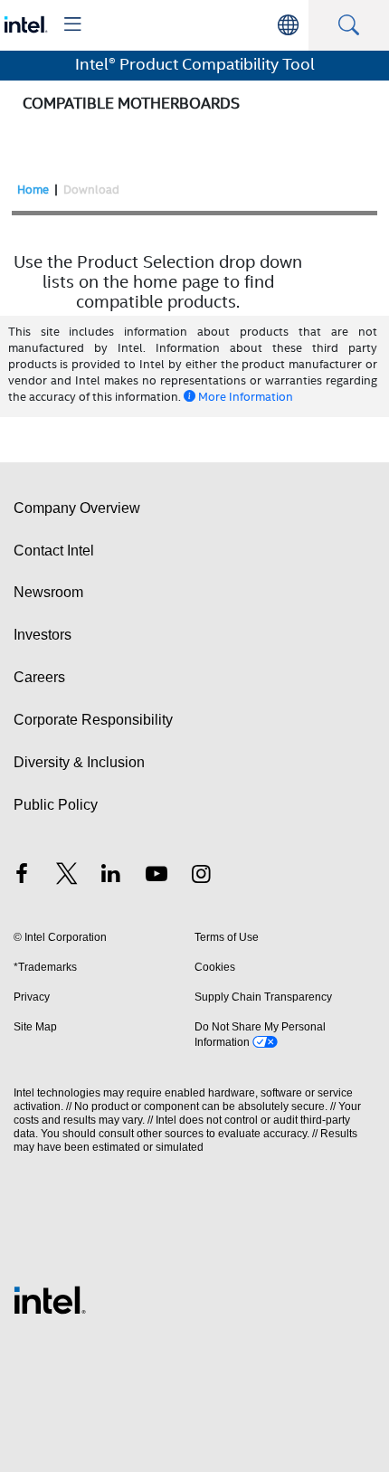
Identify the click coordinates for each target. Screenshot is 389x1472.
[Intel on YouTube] (156, 876)
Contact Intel (54, 550)
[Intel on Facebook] (21, 876)
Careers (39, 677)
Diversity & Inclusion (79, 762)
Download (91, 189)
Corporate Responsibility (93, 719)
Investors (42, 634)
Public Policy (56, 804)
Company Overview (77, 508)
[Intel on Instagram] (200, 876)
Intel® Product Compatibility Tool (195, 64)
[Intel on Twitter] (67, 876)
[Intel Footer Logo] (50, 1299)
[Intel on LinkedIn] (111, 876)
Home (33, 189)
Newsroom (48, 592)
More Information (245, 396)
